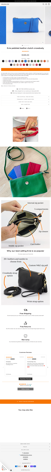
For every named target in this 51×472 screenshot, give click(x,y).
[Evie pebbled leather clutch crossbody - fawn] (2, 436)
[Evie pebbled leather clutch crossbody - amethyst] (5, 435)
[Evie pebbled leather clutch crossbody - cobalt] (12, 435)
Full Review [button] (8, 374)
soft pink (33, 64)
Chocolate (40, 64)
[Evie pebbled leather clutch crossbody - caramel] (11, 435)
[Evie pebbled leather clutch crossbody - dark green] (15, 435)
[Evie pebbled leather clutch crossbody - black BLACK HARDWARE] (8, 435)
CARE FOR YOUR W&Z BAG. (25, 101)
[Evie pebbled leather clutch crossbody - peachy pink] (9, 436)
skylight (30, 64)
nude (14, 64)
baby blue (12, 61)
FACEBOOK (25, 459)
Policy (25, 446)
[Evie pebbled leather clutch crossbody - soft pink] (17, 436)
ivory (47, 61)
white (6, 61)
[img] (9, 357)
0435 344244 (26, 452)
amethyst (9, 61)
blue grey (19, 61)
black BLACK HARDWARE (16, 61)
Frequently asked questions (25, 99)
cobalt (25, 61)
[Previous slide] (3, 367)
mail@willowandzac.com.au (26, 454)
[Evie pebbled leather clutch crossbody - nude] (8, 436)
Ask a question (25, 104)
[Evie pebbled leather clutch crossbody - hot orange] (3, 436)
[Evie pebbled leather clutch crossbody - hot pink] (18, 436)
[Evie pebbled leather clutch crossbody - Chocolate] (10, 437)
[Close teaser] (11, 470)
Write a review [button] (25, 389)
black (3, 61)
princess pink (20, 64)
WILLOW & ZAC (25, 449)
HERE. (27, 75)
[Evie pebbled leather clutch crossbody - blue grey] (9, 435)
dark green (32, 61)
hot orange (44, 61)
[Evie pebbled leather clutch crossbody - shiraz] (14, 436)
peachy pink (17, 64)
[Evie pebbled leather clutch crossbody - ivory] (5, 436)
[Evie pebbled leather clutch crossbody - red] (12, 436)
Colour (25, 58)
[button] (25, 51)
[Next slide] (48, 367)
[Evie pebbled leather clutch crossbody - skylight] (15, 436)
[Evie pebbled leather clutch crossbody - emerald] (18, 435)
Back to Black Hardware (26, 401)
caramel (22, 61)
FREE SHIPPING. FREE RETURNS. (25, 96)
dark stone (35, 61)
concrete (28, 61)
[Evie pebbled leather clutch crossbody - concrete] (14, 435)
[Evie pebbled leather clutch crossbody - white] (3, 435)
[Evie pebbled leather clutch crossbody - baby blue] (6, 435)
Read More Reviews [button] (25, 379)
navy (11, 64)
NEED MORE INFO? (25, 443)
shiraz (27, 64)
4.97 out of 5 (29, 384)
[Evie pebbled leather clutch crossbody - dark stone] (17, 435)
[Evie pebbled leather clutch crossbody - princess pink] (11, 436)
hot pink (36, 64)
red (24, 64)
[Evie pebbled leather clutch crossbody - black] (2, 435)
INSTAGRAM (25, 456)
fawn (41, 61)
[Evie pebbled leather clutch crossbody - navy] (6, 436)
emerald (38, 61)
